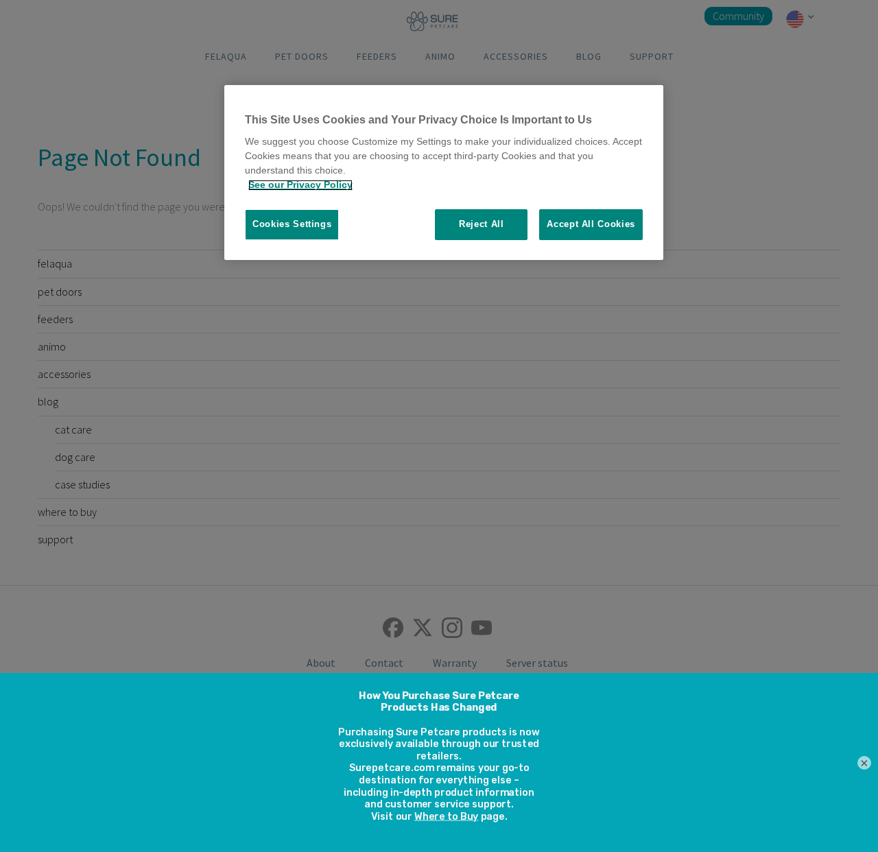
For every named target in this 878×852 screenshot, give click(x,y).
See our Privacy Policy (300, 185)
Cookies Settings (291, 225)
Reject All (481, 225)
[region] (443, 172)
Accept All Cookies (591, 225)
